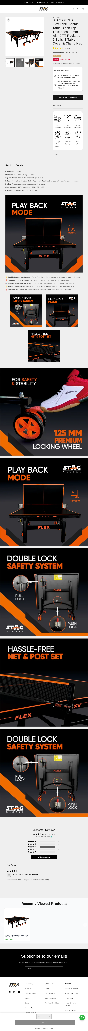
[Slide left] (7, 63)
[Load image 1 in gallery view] (10, 62)
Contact (47, 988)
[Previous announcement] (4, 2)
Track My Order (50, 993)
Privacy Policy (69, 998)
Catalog (27, 998)
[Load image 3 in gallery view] (39, 62)
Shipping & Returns (71, 988)
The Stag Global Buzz (52, 1003)
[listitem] (17, 924)
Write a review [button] (44, 857)
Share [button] (57, 154)
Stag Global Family (51, 998)
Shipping (63, 63)
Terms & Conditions (71, 993)
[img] (12, 871)
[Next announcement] (83, 2)
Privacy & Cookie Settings (70, 1004)
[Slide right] (41, 63)
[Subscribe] (60, 968)
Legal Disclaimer (70, 1010)
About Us (28, 988)
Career (27, 1003)
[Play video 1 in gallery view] (20, 62)
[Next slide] (85, 925)
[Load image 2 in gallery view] (29, 62)
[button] (4, 9)
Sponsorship (29, 1008)
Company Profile (30, 993)
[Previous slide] (3, 925)
